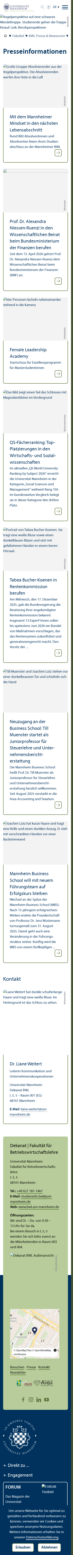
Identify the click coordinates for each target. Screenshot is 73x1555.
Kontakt (44, 1367)
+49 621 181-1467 (30, 1191)
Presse (31, 1367)
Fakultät (18, 36)
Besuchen (17, 1367)
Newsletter (18, 1373)
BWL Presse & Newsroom (47, 36)
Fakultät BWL (5, 36)
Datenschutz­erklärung (42, 1537)
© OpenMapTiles (23, 1350)
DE (55, 7)
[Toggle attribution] (55, 1350)
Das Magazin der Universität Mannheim (17, 1502)
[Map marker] (34, 1331)
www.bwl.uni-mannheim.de (38, 1207)
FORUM (13, 1487)
